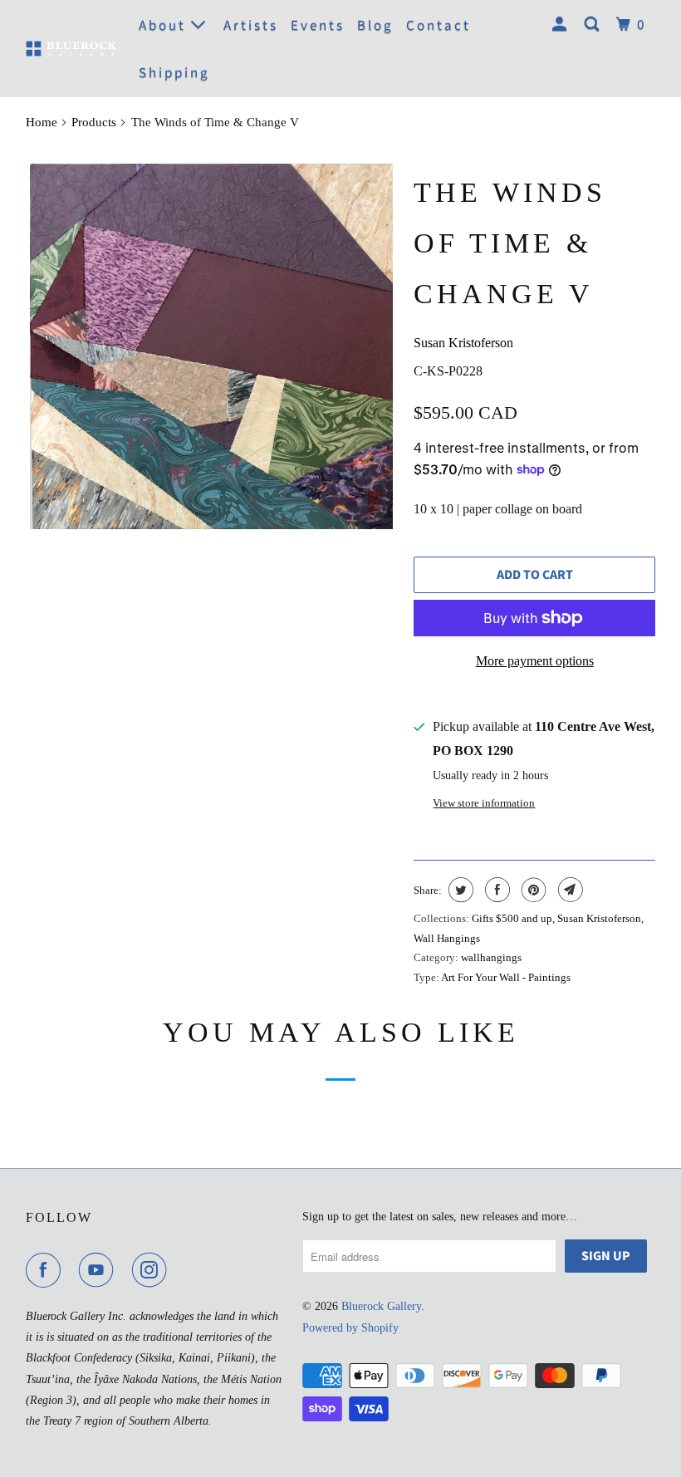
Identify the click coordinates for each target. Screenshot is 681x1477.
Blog (375, 26)
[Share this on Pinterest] (531, 889)
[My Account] (562, 25)
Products (93, 122)
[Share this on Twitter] (458, 889)
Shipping (174, 73)
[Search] (594, 25)
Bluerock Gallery (381, 1306)
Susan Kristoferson (463, 343)
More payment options (535, 661)
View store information (484, 803)
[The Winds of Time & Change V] (211, 346)
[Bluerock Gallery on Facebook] (46, 1270)
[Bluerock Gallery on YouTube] (99, 1270)
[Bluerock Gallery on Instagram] (153, 1270)
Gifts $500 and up (512, 918)
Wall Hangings (447, 938)
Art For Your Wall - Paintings (506, 977)
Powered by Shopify (350, 1328)
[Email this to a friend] (568, 889)
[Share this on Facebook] (495, 889)
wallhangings (491, 957)
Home (41, 122)
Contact (438, 26)
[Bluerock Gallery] (71, 49)
